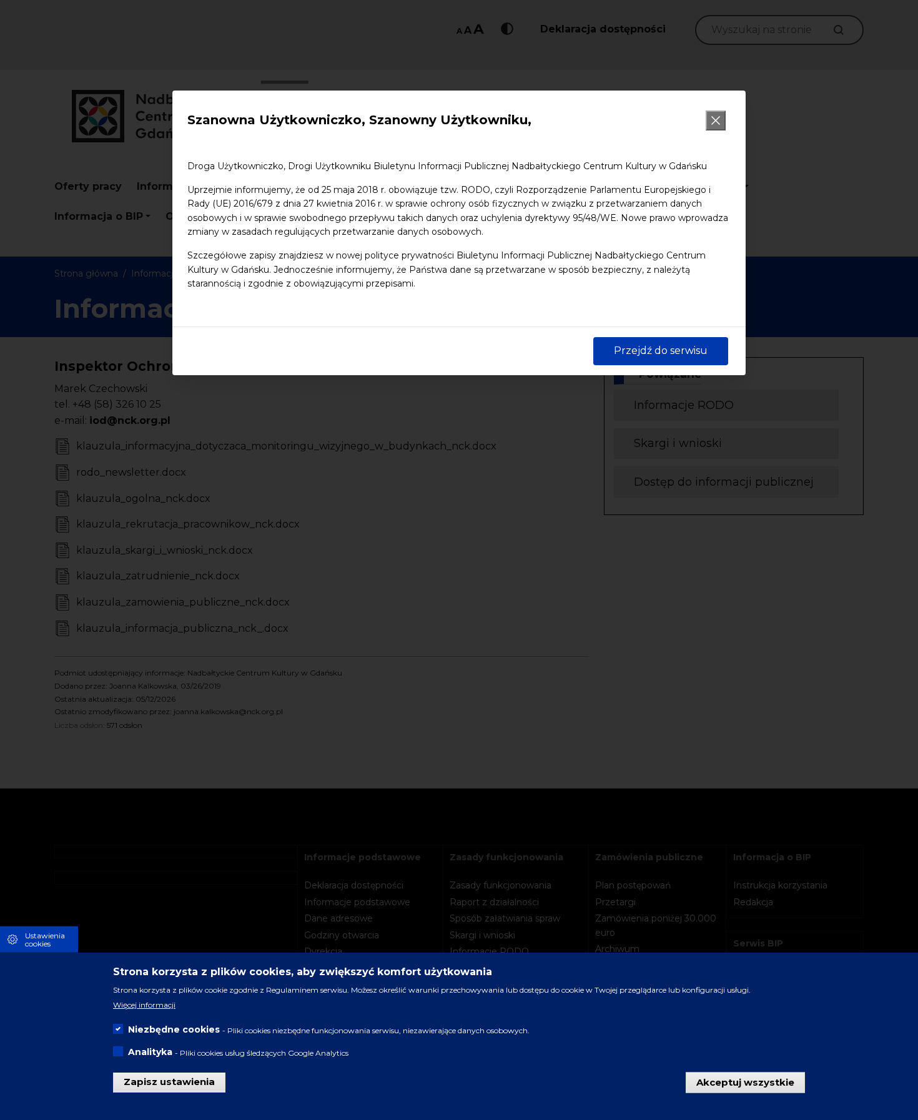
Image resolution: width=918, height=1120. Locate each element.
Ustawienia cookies (45, 939)
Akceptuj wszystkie (745, 1082)
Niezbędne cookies (174, 1029)
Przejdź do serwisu (661, 350)
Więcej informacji (144, 1004)
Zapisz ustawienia (169, 1082)
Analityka (150, 1052)
